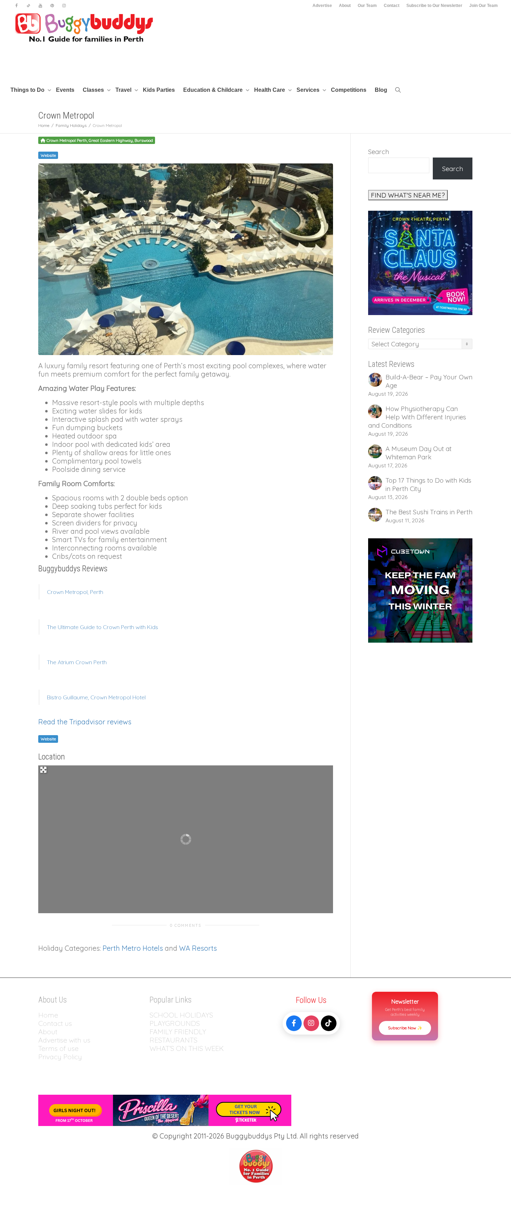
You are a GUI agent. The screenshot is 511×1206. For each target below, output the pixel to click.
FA (153, 1031)
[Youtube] (40, 5)
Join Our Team (483, 5)
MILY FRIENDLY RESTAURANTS (177, 1035)
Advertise (322, 5)
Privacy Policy (61, 1056)
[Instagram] (64, 5)
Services (309, 90)
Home (48, 1015)
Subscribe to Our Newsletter (434, 5)
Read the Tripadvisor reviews (84, 721)
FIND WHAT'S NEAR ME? (408, 195)
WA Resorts (198, 948)
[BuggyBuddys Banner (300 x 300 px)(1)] (420, 590)
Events (65, 90)
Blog (381, 90)
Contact (391, 5)
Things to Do (28, 90)
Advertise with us (64, 1040)
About (345, 5)
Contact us (55, 1023)
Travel (124, 90)
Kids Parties (159, 90)
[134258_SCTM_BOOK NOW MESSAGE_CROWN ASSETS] (420, 262)
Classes (94, 90)
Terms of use (58, 1048)
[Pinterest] (52, 5)
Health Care (270, 90)
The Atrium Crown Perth (77, 662)
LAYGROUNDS (177, 1023)
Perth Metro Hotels (133, 948)
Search (378, 151)
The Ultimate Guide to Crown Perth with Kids (102, 627)
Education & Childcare (213, 90)
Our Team (367, 5)
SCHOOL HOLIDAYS (181, 1015)
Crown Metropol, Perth (75, 591)
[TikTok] (328, 1023)
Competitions (348, 90)
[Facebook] (16, 5)
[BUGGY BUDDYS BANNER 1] (164, 1109)
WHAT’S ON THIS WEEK (186, 1048)
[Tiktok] (28, 5)
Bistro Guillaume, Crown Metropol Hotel (96, 697)
